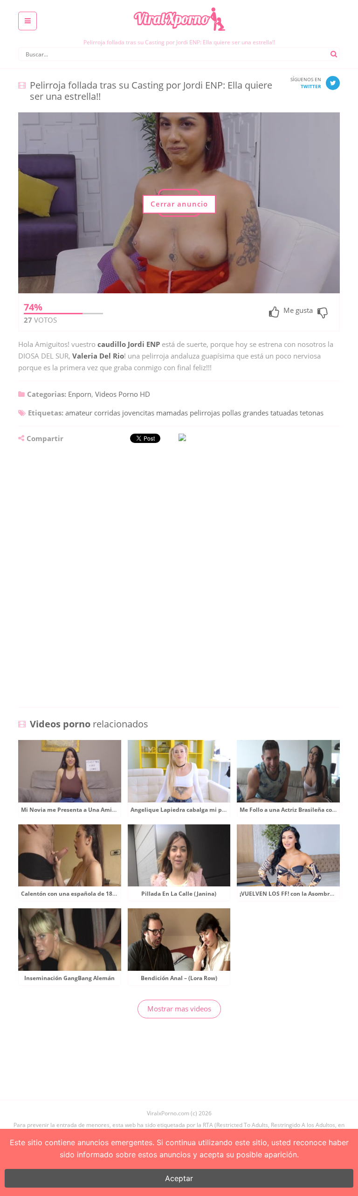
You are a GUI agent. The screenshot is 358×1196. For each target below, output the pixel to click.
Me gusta (298, 311)
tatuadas (284, 412)
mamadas (172, 412)
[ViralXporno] (179, 7)
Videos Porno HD (122, 394)
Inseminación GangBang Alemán (69, 978)
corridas (107, 412)
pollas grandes (245, 412)
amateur (78, 412)
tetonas (312, 412)
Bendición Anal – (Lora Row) (179, 978)
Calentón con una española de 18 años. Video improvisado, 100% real (116, 894)
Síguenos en (305, 83)
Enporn (79, 394)
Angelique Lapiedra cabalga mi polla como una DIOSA (205, 810)
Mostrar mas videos (179, 1008)
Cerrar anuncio (179, 203)
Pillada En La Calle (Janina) (178, 894)
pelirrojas (205, 412)
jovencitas (138, 412)
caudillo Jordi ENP (128, 344)
